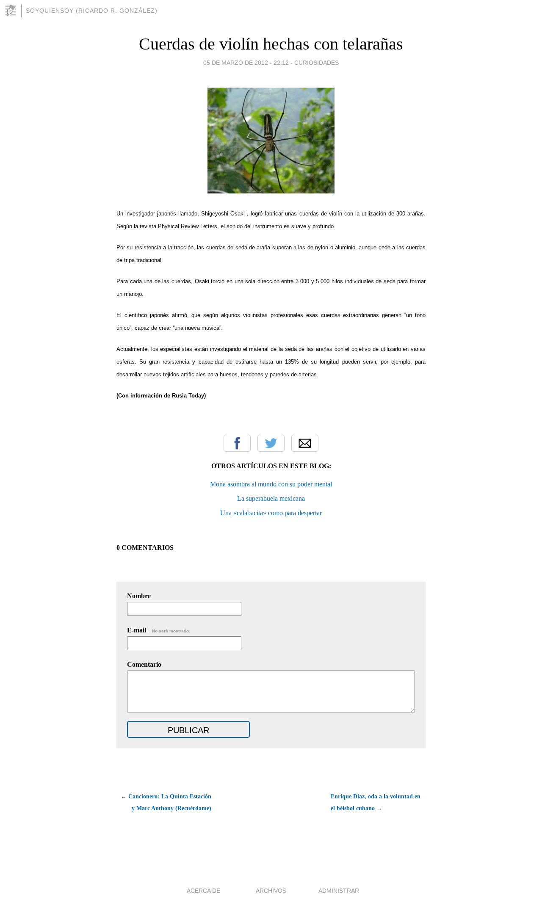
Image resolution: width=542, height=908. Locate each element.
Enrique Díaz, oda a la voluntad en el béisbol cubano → (375, 802)
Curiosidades (316, 62)
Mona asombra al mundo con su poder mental (271, 484)
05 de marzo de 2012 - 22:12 (246, 62)
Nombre (139, 595)
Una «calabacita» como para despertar (271, 512)
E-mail (158, 630)
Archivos (271, 890)
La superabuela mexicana (271, 498)
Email (304, 443)
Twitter (271, 443)
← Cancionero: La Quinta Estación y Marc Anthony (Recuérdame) (166, 802)
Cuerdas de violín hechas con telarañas (271, 43)
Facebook (237, 443)
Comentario (144, 664)
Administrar (338, 890)
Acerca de (203, 890)
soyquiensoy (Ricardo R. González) (92, 10)
